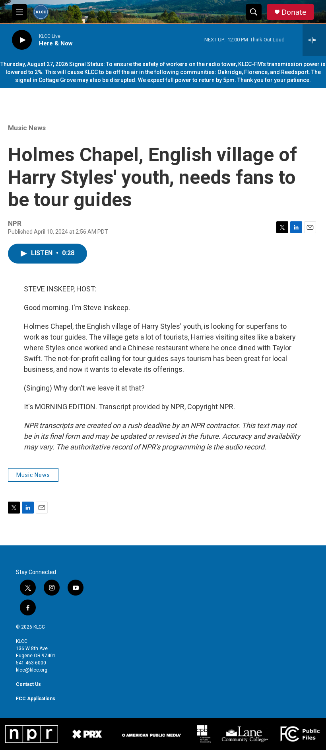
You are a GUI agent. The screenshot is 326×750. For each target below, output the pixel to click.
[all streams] (314, 40)
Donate (293, 12)
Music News (27, 128)
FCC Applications (35, 698)
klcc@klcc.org (31, 670)
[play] (22, 40)
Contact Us (28, 684)
